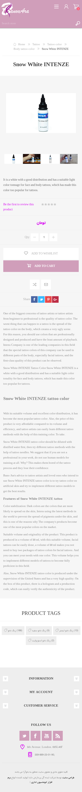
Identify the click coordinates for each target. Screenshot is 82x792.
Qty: (27, 237)
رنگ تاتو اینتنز (66, 630)
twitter (41, 299)
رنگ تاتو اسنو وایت (41, 640)
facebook (34, 299)
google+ (55, 299)
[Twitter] (24, 736)
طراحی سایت (68, 777)
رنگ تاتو (12, 630)
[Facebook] (35, 736)
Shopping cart (76, 6)
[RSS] (58, 736)
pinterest (48, 299)
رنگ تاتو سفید (39, 630)
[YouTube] (47, 736)
